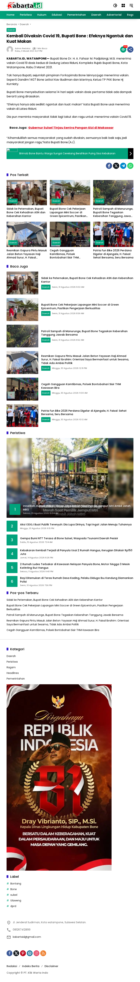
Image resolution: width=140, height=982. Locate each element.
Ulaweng (15, 900)
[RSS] (43, 953)
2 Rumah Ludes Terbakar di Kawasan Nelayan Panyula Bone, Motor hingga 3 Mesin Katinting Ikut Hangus (75, 566)
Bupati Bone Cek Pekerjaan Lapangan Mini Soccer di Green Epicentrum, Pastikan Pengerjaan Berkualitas (68, 212)
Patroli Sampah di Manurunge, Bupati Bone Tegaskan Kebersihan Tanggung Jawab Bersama (113, 212)
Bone (13, 889)
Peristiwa (12, 662)
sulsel (13, 895)
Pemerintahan (16, 678)
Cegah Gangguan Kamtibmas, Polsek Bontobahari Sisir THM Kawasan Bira (64, 254)
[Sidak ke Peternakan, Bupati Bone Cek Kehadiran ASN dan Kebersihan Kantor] (27, 192)
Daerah (11, 29)
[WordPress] (30, 953)
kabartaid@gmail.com (27, 937)
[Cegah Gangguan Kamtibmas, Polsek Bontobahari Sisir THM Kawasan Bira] (70, 234)
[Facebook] (109, 166)
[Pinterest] (23, 953)
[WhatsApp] (130, 166)
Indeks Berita (30, 966)
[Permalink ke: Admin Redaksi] (11, 49)
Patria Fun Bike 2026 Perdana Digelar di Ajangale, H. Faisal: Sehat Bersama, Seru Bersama (113, 254)
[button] (115, 5)
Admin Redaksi (22, 48)
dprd (13, 906)
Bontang (15, 883)
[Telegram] (123, 166)
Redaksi (12, 966)
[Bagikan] (130, 49)
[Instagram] (36, 953)
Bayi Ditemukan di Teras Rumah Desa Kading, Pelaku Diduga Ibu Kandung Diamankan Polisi (76, 579)
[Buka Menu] (123, 5)
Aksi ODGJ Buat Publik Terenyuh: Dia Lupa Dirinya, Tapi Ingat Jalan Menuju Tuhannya (76, 524)
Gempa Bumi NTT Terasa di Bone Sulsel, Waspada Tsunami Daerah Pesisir (69, 538)
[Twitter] (116, 166)
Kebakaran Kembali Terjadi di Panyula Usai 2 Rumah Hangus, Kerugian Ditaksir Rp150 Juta (76, 552)
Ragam (11, 667)
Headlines (13, 673)
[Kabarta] (25, 5)
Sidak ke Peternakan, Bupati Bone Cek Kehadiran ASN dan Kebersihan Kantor (26, 212)
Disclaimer (51, 966)
